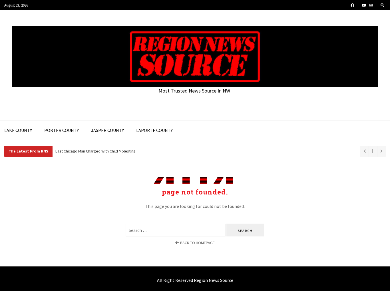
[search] (382, 5)
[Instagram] (371, 5)
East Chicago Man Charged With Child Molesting (95, 151)
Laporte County (154, 130)
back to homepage (197, 242)
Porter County (61, 130)
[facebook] (352, 5)
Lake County (18, 130)
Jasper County (107, 130)
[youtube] (364, 5)
